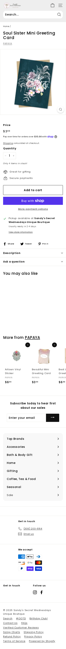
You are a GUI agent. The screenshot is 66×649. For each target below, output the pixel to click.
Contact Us (10, 623)
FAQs (24, 623)
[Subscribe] (52, 418)
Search (7, 618)
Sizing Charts (11, 632)
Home (6, 26)
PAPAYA (7, 43)
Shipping (8, 143)
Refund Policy (12, 636)
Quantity (9, 148)
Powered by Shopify (42, 641)
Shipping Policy (33, 632)
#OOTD (21, 618)
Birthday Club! (39, 618)
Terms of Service (14, 641)
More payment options (33, 209)
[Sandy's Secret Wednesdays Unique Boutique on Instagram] (35, 592)
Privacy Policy (33, 636)
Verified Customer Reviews (21, 627)
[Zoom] (60, 109)
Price (6, 125)
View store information (21, 232)
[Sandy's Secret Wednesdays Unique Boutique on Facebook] (41, 592)
